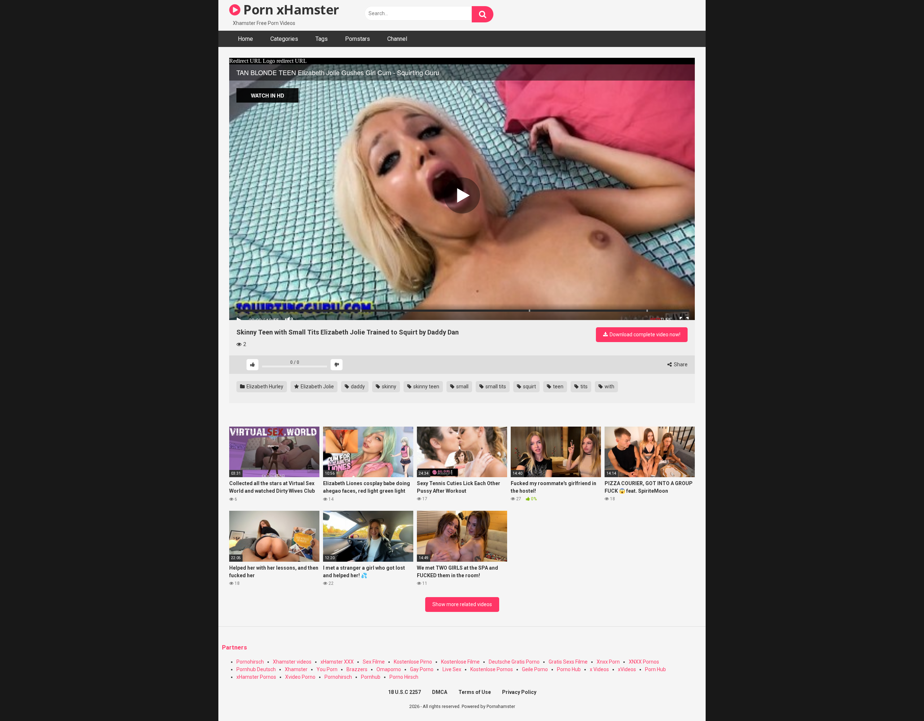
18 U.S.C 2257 (404, 692)
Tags (321, 38)
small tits (495, 386)
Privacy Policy (519, 692)
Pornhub (370, 677)
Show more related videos (462, 604)
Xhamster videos (292, 662)
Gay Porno (421, 669)
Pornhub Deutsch (256, 669)
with (608, 386)
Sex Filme (374, 662)
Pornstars (357, 38)
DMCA (439, 692)
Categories (284, 38)
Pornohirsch (250, 662)
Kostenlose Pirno (413, 662)
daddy (357, 386)
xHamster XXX (337, 662)
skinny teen (425, 386)
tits (583, 386)
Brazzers (356, 669)
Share (680, 364)
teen (557, 386)
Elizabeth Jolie (317, 386)
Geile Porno (535, 669)
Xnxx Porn (608, 662)
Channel (397, 38)
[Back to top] (900, 699)
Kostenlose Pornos (491, 669)
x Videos (599, 669)
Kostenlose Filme (460, 662)
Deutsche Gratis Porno (514, 662)
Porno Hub (569, 669)
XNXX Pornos (644, 662)
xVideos (627, 669)
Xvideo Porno (300, 677)
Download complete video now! (644, 334)
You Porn (327, 669)
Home (245, 38)
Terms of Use (474, 692)
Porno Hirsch (403, 677)
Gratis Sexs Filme (568, 662)
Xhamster (296, 669)
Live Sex (452, 669)
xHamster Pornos (256, 677)
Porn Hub (655, 669)
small (461, 386)
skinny (388, 386)
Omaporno (388, 669)
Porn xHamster (289, 9)
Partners (234, 647)
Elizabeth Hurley (264, 386)
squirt (529, 386)
